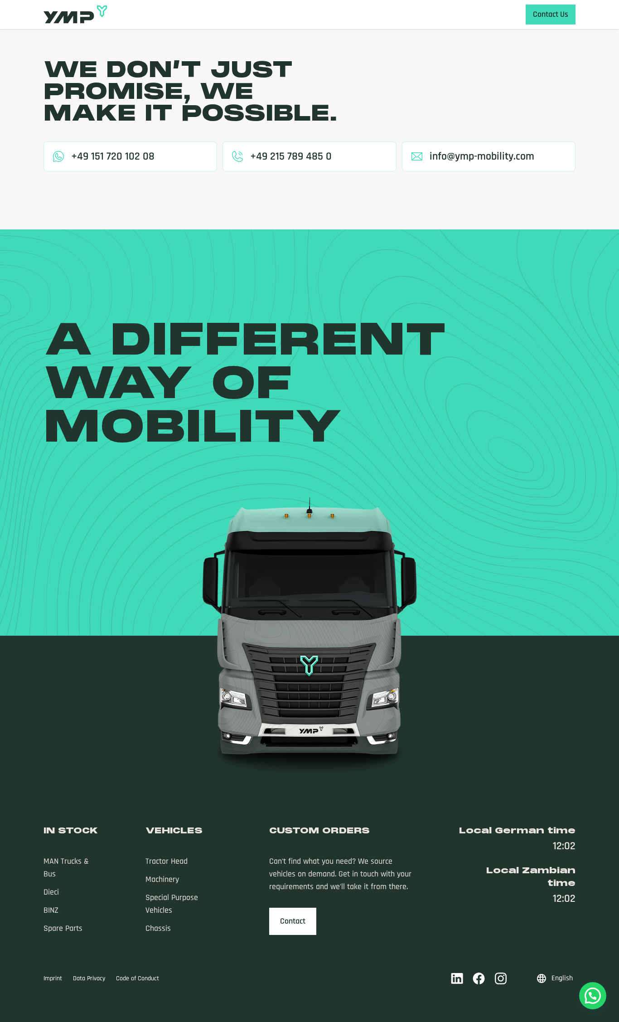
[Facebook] (479, 978)
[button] (592, 995)
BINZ (51, 910)
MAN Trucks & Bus (66, 867)
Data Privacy (89, 978)
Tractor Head (166, 861)
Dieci (51, 892)
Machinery (162, 879)
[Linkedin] (457, 978)
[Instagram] (500, 978)
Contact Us (550, 14)
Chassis (158, 928)
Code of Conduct (137, 978)
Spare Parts (63, 928)
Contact (292, 921)
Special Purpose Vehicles (171, 903)
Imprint (53, 978)
